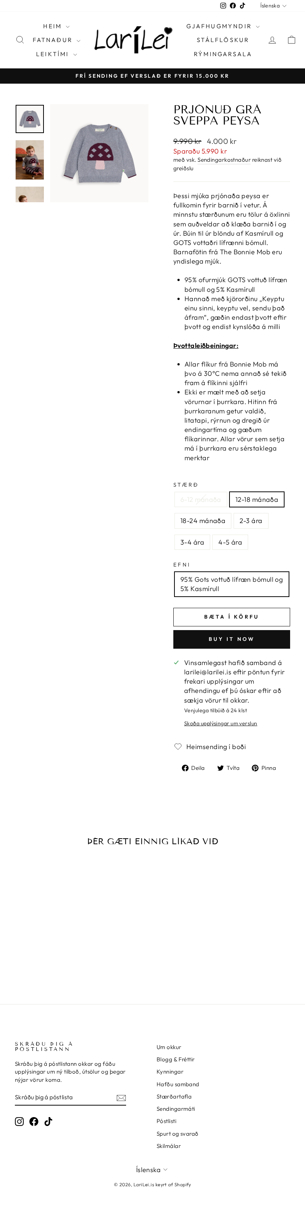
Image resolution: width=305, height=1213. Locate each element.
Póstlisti (166, 1121)
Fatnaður (54, 39)
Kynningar (170, 1071)
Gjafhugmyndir (220, 26)
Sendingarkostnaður (224, 159)
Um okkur (169, 1047)
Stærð (186, 484)
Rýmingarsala (223, 54)
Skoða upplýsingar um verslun (220, 723)
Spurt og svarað (178, 1133)
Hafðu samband (178, 1084)
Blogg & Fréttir (176, 1059)
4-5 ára (230, 542)
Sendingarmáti (176, 1108)
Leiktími (53, 54)
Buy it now (232, 639)
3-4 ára (192, 542)
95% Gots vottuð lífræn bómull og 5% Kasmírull (231, 584)
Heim (53, 26)
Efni (182, 564)
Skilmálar (169, 1145)
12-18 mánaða (256, 499)
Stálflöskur (223, 39)
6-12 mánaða (200, 499)
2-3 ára (251, 520)
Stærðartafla (174, 1096)
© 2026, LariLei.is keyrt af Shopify (152, 1184)
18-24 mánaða (202, 520)
